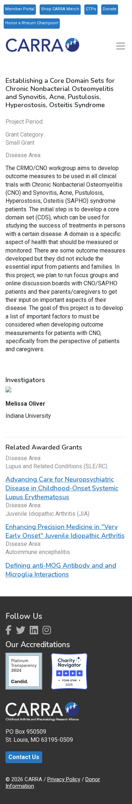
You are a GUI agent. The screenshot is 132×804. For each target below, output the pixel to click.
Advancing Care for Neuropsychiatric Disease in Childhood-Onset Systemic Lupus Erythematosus (62, 488)
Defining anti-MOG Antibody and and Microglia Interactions (61, 570)
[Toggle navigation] (120, 46)
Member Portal (19, 9)
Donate (110, 9)
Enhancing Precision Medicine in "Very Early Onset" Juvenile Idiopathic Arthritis (65, 531)
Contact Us (23, 757)
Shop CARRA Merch (60, 9)
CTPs (91, 9)
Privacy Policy (63, 779)
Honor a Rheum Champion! (31, 23)
